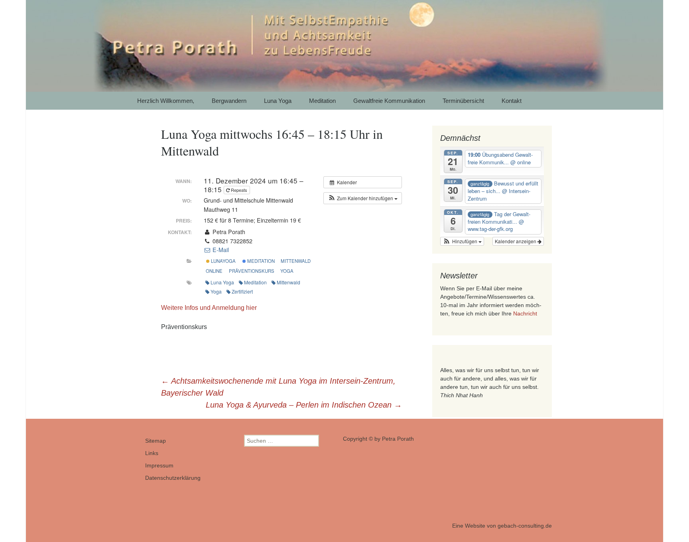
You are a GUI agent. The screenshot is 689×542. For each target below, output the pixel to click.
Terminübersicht (463, 100)
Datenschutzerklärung (173, 478)
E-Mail (220, 250)
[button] (363, 198)
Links (151, 453)
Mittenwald (296, 261)
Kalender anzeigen (516, 241)
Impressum (159, 465)
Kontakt (512, 100)
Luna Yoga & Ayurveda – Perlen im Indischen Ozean (304, 404)
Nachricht (525, 313)
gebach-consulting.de (525, 525)
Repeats (239, 190)
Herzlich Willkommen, (165, 100)
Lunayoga (223, 261)
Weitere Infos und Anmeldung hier (209, 307)
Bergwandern (229, 100)
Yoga (286, 271)
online (214, 271)
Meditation (322, 100)
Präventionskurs (251, 271)
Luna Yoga (277, 100)
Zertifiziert (242, 291)
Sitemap (155, 441)
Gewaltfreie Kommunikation (389, 100)
